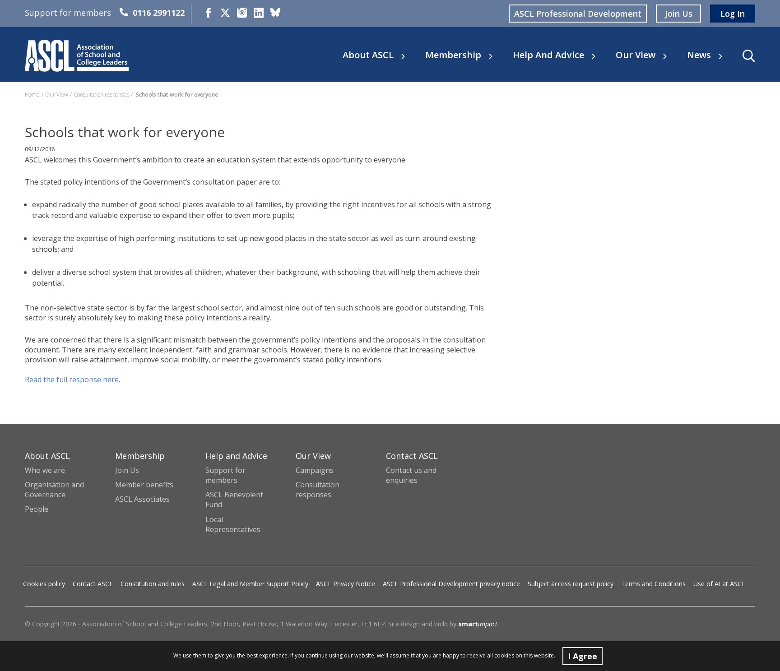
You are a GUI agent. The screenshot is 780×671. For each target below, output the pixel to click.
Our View (635, 55)
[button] (749, 56)
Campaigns (315, 470)
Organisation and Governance (54, 490)
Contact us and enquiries (411, 475)
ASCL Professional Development (577, 13)
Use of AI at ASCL (719, 583)
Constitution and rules (153, 583)
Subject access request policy (570, 583)
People (36, 509)
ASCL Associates (142, 499)
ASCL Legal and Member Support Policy (250, 583)
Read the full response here (72, 379)
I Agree (582, 656)
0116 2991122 (159, 12)
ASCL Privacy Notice (345, 583)
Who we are (45, 470)
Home (32, 94)
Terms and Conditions (653, 583)
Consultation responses (101, 94)
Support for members (225, 475)
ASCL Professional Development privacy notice (451, 583)
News (699, 55)
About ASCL (368, 55)
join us (678, 13)
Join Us (127, 470)
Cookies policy (44, 583)
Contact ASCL (93, 583)
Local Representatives (232, 524)
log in (732, 13)
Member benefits (144, 485)
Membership (453, 55)
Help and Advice (548, 55)
